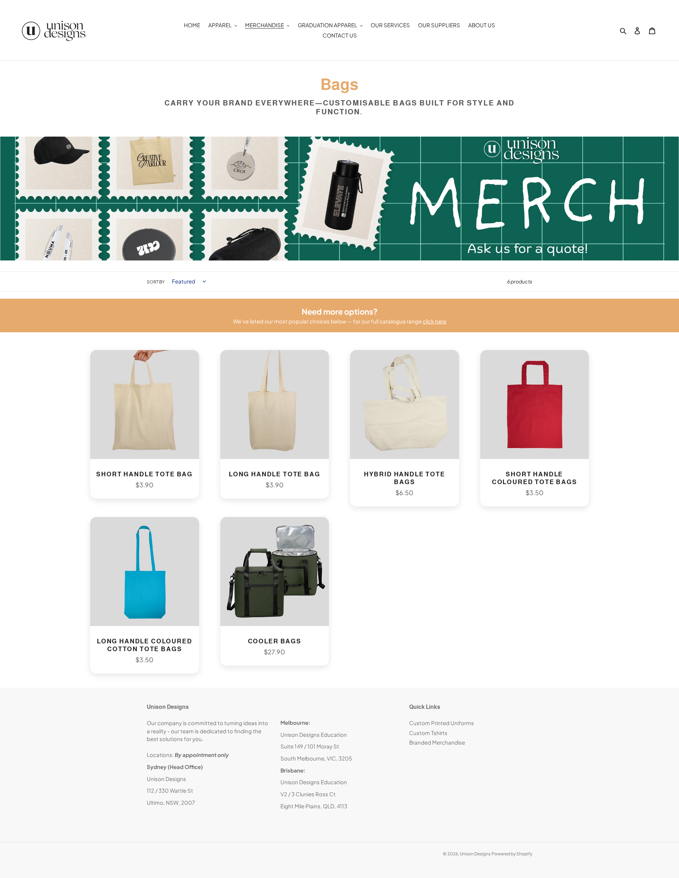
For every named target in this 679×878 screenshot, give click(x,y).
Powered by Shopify (512, 853)
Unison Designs (475, 853)
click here (434, 321)
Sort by (155, 282)
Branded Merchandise (437, 742)
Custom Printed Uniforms (441, 722)
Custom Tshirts (428, 732)
